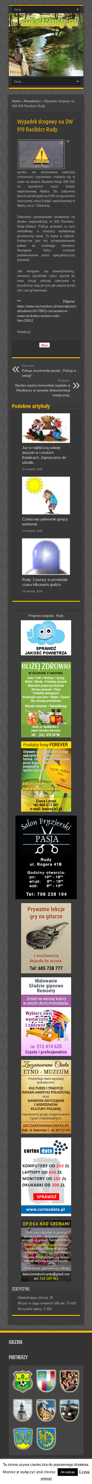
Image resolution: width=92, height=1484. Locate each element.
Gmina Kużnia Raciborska (46, 1439)
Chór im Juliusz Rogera (69, 1381)
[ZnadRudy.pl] (50, 26)
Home (16, 101)
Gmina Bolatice (23, 1439)
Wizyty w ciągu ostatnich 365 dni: (42, 1303)
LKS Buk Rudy (23, 1381)
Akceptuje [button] (68, 1472)
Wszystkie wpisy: (31, 1309)
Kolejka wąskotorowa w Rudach (69, 1410)
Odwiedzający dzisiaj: (34, 1297)
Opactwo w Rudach (46, 1410)
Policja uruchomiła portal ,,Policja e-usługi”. (49, 370)
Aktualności (32, 101)
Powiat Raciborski (46, 1381)
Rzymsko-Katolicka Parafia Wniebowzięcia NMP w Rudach (23, 1410)
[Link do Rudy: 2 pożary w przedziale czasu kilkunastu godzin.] (46, 557)
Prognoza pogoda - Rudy (46, 616)
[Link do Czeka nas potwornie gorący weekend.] (46, 495)
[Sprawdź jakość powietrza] (46, 654)
